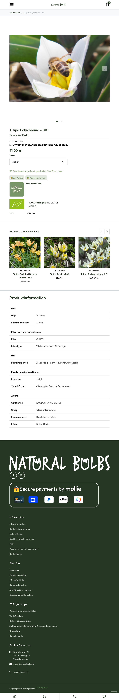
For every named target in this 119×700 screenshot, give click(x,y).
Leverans (14, 570)
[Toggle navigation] (11, 4)
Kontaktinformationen (19, 528)
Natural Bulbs (15, 534)
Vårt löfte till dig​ (16, 580)
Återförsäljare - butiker (20, 590)
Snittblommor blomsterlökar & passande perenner (33, 626)
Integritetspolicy (17, 524)
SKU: (11, 213)
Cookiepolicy (42, 687)
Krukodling (14, 631)
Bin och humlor (16, 636)
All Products (14, 12)
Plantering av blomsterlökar (22, 611)
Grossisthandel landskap (21, 594)
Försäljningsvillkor (18, 575)
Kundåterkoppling (18, 585)
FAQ (11, 544)
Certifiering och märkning (21, 538)
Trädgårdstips (16, 616)
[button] (14, 68)
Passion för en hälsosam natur (23, 548)
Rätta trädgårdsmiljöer (20, 621)
